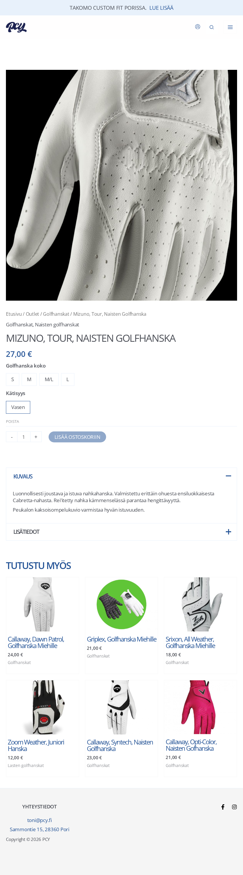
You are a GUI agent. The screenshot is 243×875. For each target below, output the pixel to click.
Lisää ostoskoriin (77, 437)
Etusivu (14, 314)
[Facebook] (223, 807)
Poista (12, 421)
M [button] (29, 379)
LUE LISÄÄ (161, 7)
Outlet (32, 314)
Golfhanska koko (25, 365)
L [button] (67, 379)
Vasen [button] (18, 407)
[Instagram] (234, 807)
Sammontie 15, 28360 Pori (39, 829)
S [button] (12, 379)
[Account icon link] (197, 26)
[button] (212, 27)
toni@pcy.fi (39, 820)
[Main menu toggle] (230, 27)
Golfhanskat (56, 314)
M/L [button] (49, 379)
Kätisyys (15, 393)
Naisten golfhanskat (57, 324)
